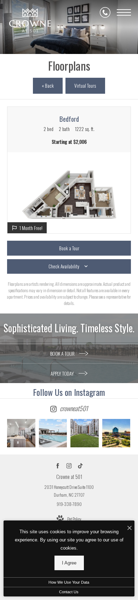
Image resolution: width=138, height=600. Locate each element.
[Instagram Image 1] (21, 433)
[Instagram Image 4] (116, 433)
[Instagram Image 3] (84, 433)
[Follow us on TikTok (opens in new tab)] (80, 466)
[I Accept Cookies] (129, 527)
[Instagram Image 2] (53, 433)
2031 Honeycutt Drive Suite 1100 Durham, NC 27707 (69, 491)
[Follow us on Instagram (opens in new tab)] (69, 466)
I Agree (69, 563)
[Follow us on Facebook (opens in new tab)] (57, 466)
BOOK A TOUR (63, 353)
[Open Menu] (124, 12)
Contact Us (69, 592)
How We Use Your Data (68, 582)
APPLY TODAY (63, 373)
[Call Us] (105, 12)
